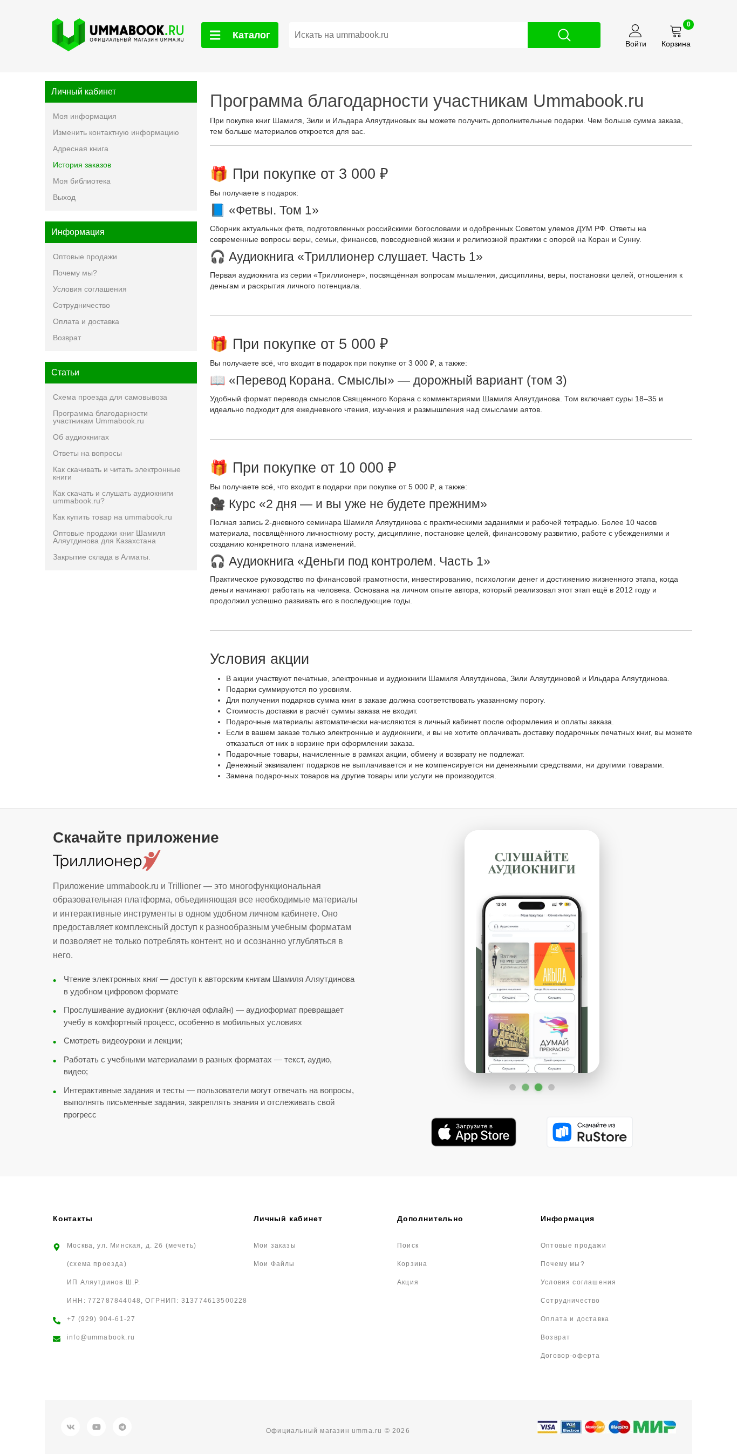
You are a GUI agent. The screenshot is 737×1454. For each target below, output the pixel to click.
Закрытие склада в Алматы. (102, 557)
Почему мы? (75, 272)
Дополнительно (430, 1218)
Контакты (73, 1218)
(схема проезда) (97, 1264)
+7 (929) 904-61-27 (101, 1319)
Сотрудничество (81, 305)
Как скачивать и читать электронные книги (117, 473)
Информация (568, 1218)
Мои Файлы (274, 1264)
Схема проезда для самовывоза (110, 397)
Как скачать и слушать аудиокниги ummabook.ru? (113, 497)
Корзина (412, 1264)
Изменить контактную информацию (116, 132)
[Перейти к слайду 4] (551, 1087)
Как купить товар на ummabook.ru (112, 517)
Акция (408, 1282)
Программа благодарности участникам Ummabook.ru (100, 417)
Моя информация (85, 116)
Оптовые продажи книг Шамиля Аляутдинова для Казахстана (109, 537)
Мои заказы (275, 1245)
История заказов (82, 164)
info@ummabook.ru (101, 1337)
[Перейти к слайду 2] (525, 1087)
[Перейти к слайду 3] (538, 1087)
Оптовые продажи (85, 256)
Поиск (408, 1245)
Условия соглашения (90, 289)
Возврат (67, 337)
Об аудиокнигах (81, 437)
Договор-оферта (570, 1355)
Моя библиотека (82, 181)
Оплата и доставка (86, 321)
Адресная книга (80, 148)
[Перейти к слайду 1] (512, 1087)
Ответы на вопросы (87, 453)
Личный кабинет (288, 1218)
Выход (64, 197)
